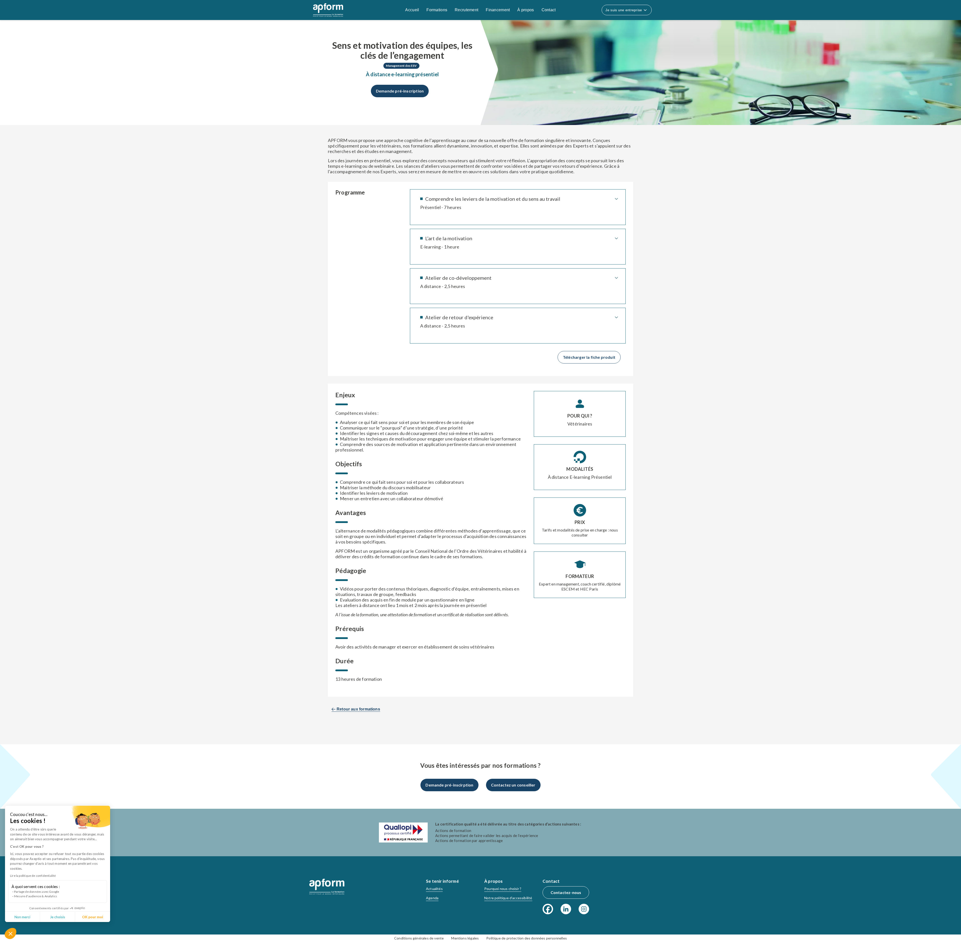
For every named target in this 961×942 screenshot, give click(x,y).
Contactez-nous (566, 892)
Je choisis (57, 917)
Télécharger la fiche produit (589, 357)
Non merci (22, 917)
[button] (11, 934)
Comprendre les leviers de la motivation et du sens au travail (492, 199)
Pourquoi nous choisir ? (502, 888)
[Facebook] (548, 909)
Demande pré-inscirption (449, 784)
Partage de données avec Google (36, 892)
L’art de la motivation (448, 238)
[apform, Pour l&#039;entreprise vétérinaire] (326, 886)
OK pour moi (92, 917)
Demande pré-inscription (400, 90)
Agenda (432, 898)
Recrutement (466, 10)
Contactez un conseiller (513, 784)
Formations (436, 10)
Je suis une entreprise (623, 10)
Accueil (412, 10)
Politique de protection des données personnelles (526, 938)
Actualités (434, 888)
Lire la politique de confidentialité (33, 876)
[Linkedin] (566, 909)
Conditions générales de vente (419, 938)
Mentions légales (465, 938)
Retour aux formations (358, 709)
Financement (498, 10)
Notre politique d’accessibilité (508, 898)
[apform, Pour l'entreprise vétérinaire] (328, 10)
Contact (549, 10)
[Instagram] (584, 909)
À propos (525, 10)
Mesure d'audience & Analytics (35, 896)
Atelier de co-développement (458, 278)
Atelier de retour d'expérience (459, 317)
